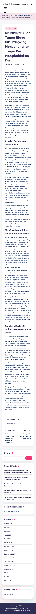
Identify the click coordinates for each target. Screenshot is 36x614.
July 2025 (7, 573)
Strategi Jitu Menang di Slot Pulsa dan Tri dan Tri (17, 492)
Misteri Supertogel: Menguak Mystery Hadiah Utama (17, 498)
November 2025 (9, 558)
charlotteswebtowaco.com (18, 6)
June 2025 (7, 577)
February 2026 (9, 546)
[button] (11, 423)
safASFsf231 (13, 419)
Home (4, 15)
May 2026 (7, 535)
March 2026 (8, 542)
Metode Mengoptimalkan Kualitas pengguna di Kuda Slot (16, 478)
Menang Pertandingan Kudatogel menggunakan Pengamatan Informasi (17, 471)
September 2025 (9, 565)
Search (7, 453)
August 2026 (8, 523)
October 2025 (9, 561)
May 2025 (7, 580)
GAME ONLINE (11, 28)
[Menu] (5, 12)
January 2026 (8, 550)
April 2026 (7, 539)
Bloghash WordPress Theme (21, 611)
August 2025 (8, 569)
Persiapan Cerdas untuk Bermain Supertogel (15, 485)
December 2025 (9, 554)
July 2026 (7, 527)
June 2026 (7, 531)
